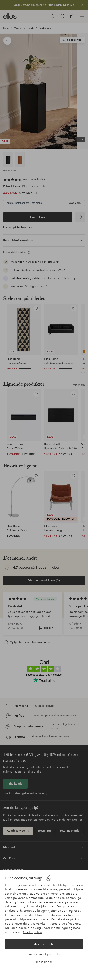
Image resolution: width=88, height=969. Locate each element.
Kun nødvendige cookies (44, 954)
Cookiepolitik (32, 932)
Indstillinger (44, 962)
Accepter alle (44, 944)
